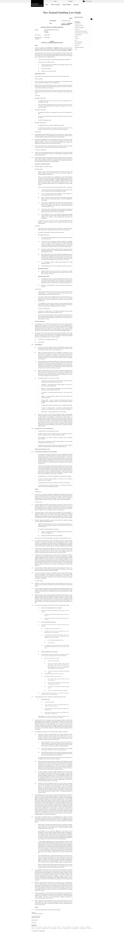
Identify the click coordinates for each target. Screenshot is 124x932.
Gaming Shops (38, 928)
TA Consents (59, 928)
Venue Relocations (83, 928)
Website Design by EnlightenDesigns (85, 930)
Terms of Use (89, 928)
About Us (76, 36)
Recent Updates (78, 43)
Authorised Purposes (45, 928)
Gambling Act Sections (79, 25)
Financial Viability (53, 928)
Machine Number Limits (67, 928)
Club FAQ (76, 45)
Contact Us (77, 38)
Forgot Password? (88, 1)
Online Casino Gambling (79, 47)
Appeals (33, 928)
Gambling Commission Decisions (81, 31)
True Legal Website (78, 34)
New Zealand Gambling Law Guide (37, 4)
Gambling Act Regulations (79, 27)
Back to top (34, 922)
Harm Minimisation (75, 928)
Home (76, 49)
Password (70, 1)
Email (55, 1)
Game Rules (77, 29)
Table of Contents (78, 23)
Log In (76, 40)
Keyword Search (78, 17)
